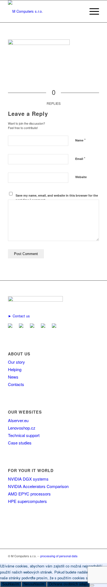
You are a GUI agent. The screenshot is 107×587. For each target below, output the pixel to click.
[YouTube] (44, 326)
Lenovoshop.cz (21, 428)
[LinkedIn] (33, 326)
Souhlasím (10, 584)
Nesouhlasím (34, 584)
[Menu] (91, 11)
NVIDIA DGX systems (28, 479)
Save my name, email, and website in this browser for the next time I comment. (57, 197)
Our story (16, 362)
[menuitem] (91, 11)
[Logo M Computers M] (44, 11)
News (13, 377)
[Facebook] (22, 326)
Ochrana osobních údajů (68, 584)
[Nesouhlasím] (92, 585)
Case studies (20, 443)
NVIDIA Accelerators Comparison (38, 486)
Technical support (24, 435)
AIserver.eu (18, 420)
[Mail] (11, 326)
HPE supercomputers (27, 501)
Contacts (16, 384)
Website (81, 177)
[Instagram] (55, 326)
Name (80, 140)
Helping (14, 369)
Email (80, 158)
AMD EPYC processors (29, 494)
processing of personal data (58, 556)
